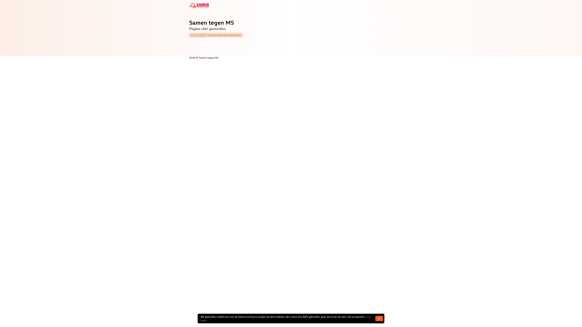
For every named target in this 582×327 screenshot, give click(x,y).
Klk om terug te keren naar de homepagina (216, 35)
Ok (379, 318)
